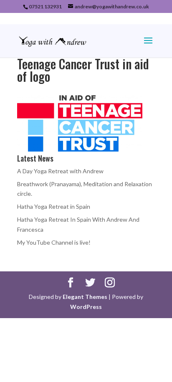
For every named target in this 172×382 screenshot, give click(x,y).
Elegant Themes (85, 296)
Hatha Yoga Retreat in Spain (53, 206)
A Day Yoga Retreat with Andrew (60, 171)
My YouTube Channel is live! (54, 242)
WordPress (86, 306)
